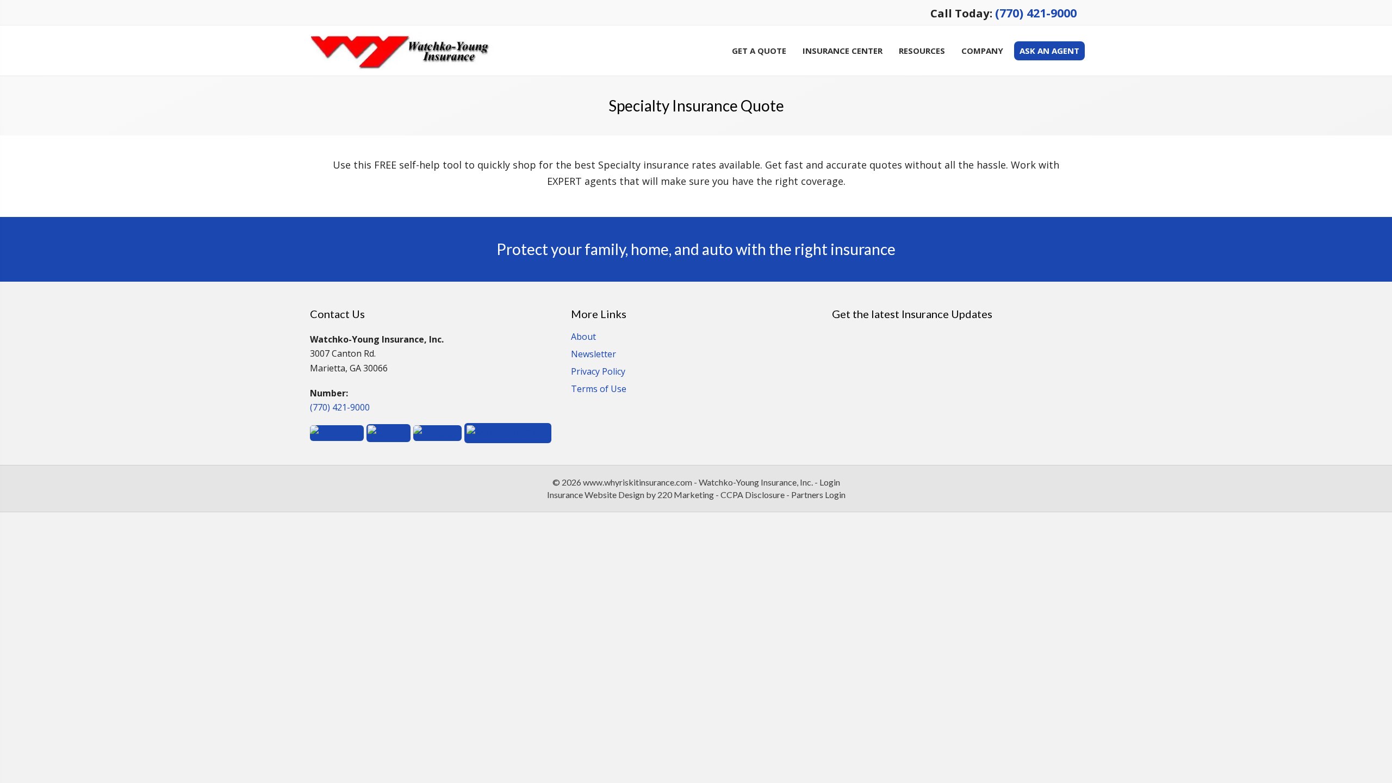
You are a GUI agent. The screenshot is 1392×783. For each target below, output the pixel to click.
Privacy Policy (598, 372)
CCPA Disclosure (752, 494)
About (583, 337)
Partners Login (818, 494)
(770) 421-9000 (1036, 13)
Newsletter (593, 355)
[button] (337, 431)
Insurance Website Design (595, 494)
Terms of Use (598, 389)
